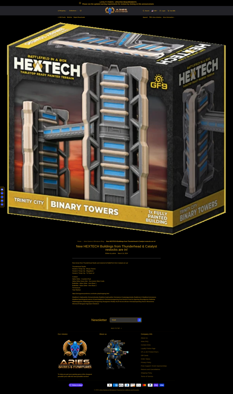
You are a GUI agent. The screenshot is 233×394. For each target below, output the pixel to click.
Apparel (145, 17)
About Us (144, 338)
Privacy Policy (146, 362)
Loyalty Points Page (148, 348)
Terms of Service (147, 376)
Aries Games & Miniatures (107, 390)
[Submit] (139, 320)
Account (162, 11)
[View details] (75, 354)
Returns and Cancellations (150, 369)
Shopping (62, 10)
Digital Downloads (79, 17)
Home (79, 241)
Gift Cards (62, 17)
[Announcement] (116, 3)
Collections (72, 10)
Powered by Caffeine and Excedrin (128, 390)
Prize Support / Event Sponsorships (154, 366)
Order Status (145, 359)
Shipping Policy (146, 373)
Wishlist (69, 17)
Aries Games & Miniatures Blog (94, 241)
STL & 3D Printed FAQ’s (149, 352)
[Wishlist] (80, 10)
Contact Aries (146, 345)
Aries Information (168, 17)
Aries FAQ (144, 341)
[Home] (116, 10)
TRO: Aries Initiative (155, 17)
